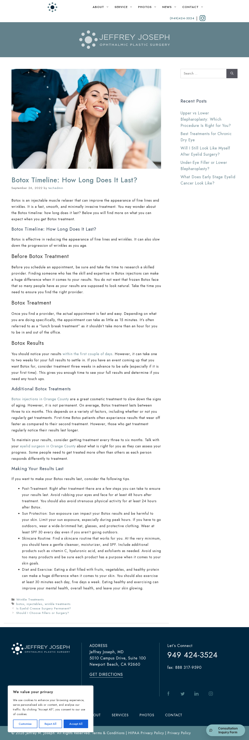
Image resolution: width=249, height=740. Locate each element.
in (196, 693)
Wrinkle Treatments (30, 599)
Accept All (75, 724)
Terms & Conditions (108, 733)
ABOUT (98, 7)
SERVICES (120, 715)
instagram (210, 693)
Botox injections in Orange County (40, 399)
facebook (169, 693)
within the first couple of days (87, 353)
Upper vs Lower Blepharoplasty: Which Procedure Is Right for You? (206, 119)
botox (20, 604)
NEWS (167, 7)
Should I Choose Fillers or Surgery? (42, 613)
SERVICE (121, 7)
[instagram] (202, 18)
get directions (106, 674)
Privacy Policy (179, 733)
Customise (25, 724)
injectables (34, 604)
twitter (183, 693)
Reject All (50, 724)
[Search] (232, 73)
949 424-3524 (192, 654)
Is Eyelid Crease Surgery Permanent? (43, 608)
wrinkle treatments (58, 604)
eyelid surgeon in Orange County (48, 446)
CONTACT (190, 7)
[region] (50, 709)
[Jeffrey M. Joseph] (52, 7)
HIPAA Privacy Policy (146, 733)
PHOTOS (145, 7)
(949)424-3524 (182, 18)
